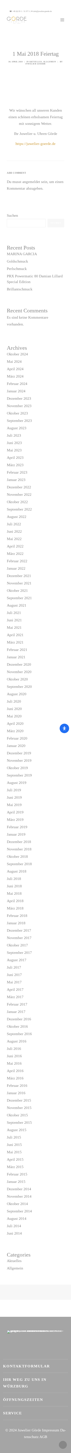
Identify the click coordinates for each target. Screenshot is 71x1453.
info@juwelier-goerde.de (42, 11)
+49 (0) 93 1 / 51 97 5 (21, 11)
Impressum (50, 1430)
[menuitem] (59, 11)
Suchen (12, 215)
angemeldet (31, 182)
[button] (59, 11)
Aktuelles (35, 62)
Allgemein (49, 62)
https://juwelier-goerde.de (35, 144)
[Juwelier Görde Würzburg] (17, 20)
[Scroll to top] (63, 1444)
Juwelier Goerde (35, 64)
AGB (43, 1437)
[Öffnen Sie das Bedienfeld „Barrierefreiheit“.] (64, 728)
